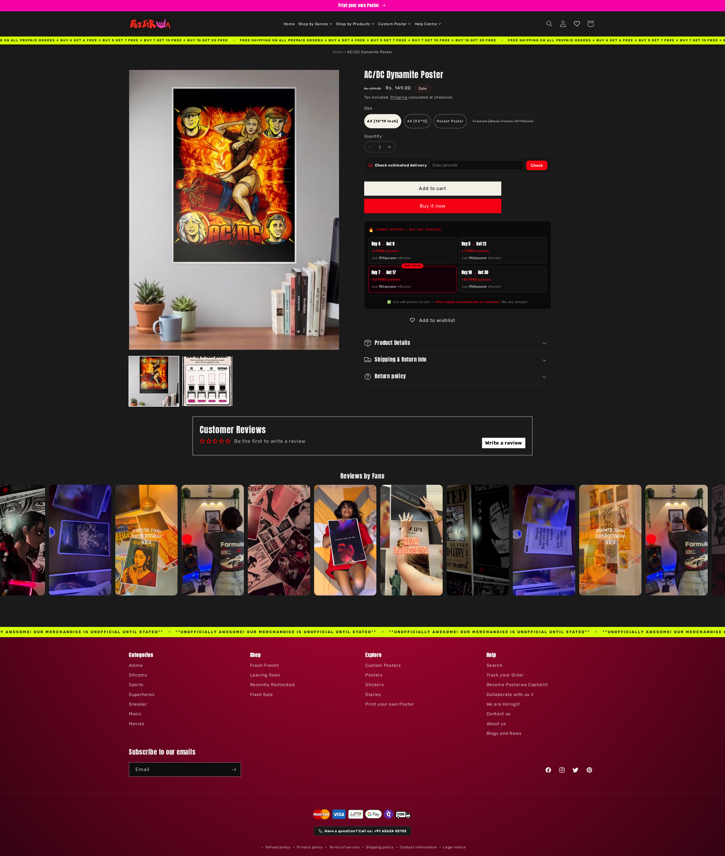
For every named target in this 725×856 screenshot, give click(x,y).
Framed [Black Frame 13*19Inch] (505, 123)
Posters (374, 675)
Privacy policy (310, 847)
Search (494, 665)
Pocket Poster (450, 121)
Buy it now (432, 206)
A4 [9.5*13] (417, 121)
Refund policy (278, 847)
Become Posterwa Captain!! (517, 684)
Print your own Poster (389, 704)
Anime (136, 665)
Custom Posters (383, 665)
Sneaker (138, 704)
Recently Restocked (272, 684)
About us (496, 723)
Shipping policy (380, 847)
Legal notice (454, 847)
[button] (315, 24)
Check (537, 165)
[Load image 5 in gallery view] (207, 381)
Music (135, 713)
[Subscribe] (234, 769)
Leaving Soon (265, 675)
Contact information (418, 847)
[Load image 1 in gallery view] (154, 381)
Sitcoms (138, 675)
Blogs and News (504, 733)
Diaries (373, 694)
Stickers (374, 684)
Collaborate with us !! (510, 694)
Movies (136, 723)
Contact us (499, 713)
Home (338, 52)
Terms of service (344, 847)
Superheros (142, 694)
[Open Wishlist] (577, 24)
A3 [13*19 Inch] (382, 121)
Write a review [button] (503, 443)
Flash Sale (261, 694)
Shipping (398, 97)
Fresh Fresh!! (264, 665)
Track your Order (505, 675)
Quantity (373, 136)
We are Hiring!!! (503, 704)
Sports (136, 684)
